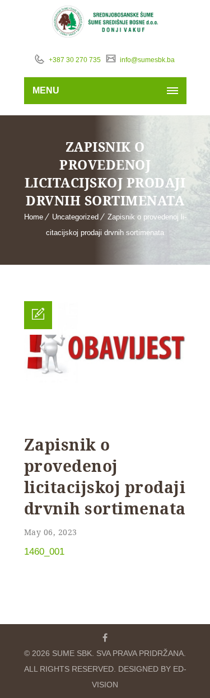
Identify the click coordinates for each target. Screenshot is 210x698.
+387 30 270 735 (74, 60)
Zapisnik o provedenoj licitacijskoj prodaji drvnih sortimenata (105, 476)
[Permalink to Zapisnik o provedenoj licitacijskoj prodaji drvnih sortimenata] (105, 419)
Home (33, 217)
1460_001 (44, 551)
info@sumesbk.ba (146, 60)
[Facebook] (105, 637)
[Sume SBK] (105, 22)
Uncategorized (75, 217)
